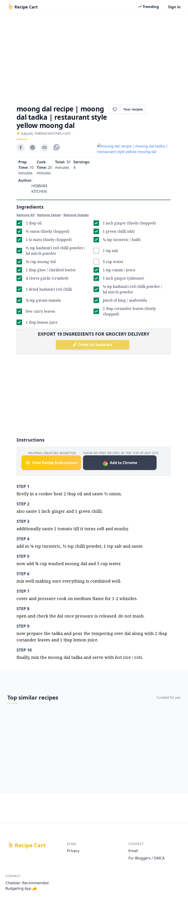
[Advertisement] (94, 58)
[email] (44, 147)
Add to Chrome (123, 462)
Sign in (174, 6)
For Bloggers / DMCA (146, 858)
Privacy (73, 850)
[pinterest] (32, 147)
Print (160, 109)
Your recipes (133, 109)
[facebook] (21, 147)
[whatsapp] (56, 147)
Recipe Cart (30, 845)
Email (133, 850)
